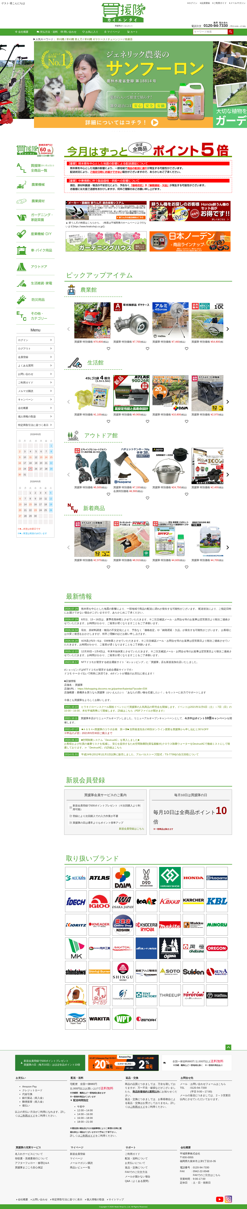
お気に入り (92, 31)
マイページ (113, 31)
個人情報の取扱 (27, 416)
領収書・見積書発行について (31, 1158)
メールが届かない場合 (137, 1176)
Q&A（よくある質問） (137, 1181)
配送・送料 (77, 1077)
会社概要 (23, 31)
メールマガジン (238, 3)
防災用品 (35, 300)
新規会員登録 (77, 1153)
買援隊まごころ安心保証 (29, 1167)
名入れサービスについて (29, 1153)
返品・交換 (132, 1077)
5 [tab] (122, 131)
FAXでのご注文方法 (136, 1172)
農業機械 (35, 185)
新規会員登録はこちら (131, 828)
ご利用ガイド (220, 3)
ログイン (193, 3)
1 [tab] (112, 131)
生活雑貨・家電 (35, 283)
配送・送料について (136, 1158)
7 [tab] (127, 131)
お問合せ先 (187, 1077)
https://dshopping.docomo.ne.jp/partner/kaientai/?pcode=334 (112, 688)
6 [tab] (125, 131)
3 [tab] (117, 131)
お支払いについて (135, 1162)
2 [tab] (115, 131)
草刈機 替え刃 (74, 39)
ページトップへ (228, 1047)
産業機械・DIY (35, 234)
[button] (68, 329)
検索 (230, 31)
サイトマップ (116, 1199)
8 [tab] (130, 131)
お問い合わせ (25, 374)
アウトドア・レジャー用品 (35, 267)
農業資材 (35, 201)
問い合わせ (70, 31)
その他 (35, 316)
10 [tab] (135, 131)
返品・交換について (136, 1167)
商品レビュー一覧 (80, 1167)
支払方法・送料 (49, 31)
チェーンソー (115, 39)
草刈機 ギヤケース (94, 39)
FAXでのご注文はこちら (206, 1175)
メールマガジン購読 (81, 1162)
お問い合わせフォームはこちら (208, 1084)
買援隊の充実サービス (28, 1147)
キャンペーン (25, 399)
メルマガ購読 (25, 391)
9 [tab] (132, 131)
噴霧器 (129, 39)
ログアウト (24, 348)
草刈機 (60, 39)
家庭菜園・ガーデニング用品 (35, 217)
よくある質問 (25, 365)
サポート (131, 1147)
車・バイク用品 (35, 250)
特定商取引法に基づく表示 (33, 425)
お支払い (21, 1077)
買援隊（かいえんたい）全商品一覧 (35, 168)
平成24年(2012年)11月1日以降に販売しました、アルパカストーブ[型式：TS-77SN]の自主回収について (132, 754)
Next (242, 87)
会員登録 (205, 3)
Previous (4, 87)
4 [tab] (120, 131)
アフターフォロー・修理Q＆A (32, 1162)
